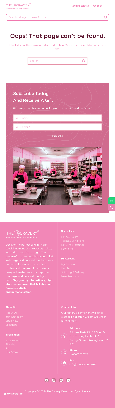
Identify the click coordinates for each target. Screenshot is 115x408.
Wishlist (65, 268)
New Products (70, 276)
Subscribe (57, 136)
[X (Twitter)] (54, 380)
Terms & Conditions (72, 240)
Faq (8, 348)
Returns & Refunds (72, 244)
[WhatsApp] (111, 200)
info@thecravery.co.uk (82, 364)
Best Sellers (13, 340)
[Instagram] (61, 380)
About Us (11, 312)
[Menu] (107, 5)
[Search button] (106, 17)
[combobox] (54, 17)
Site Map (11, 344)
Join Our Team (14, 316)
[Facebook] (46, 380)
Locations (11, 324)
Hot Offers (12, 352)
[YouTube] (68, 380)
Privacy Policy (69, 237)
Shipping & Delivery (73, 272)
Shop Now (12, 320)
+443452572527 (78, 354)
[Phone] (111, 207)
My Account (68, 264)
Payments (67, 248)
